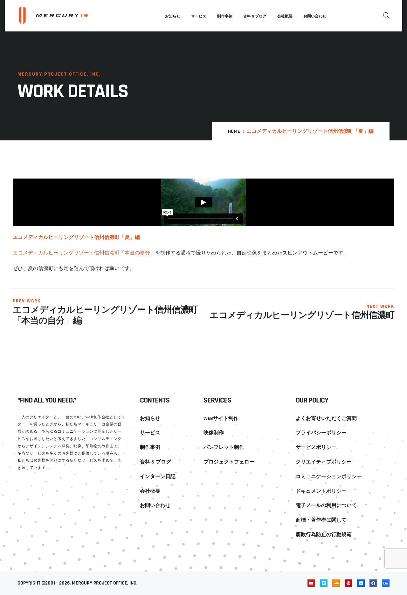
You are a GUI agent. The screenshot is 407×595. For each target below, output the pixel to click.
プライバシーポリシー (321, 432)
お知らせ (172, 16)
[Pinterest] (348, 583)
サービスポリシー (316, 447)
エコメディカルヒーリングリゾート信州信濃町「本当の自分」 (84, 252)
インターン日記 (158, 476)
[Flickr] (361, 583)
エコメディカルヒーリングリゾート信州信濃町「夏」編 (76, 236)
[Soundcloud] (336, 583)
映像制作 (214, 432)
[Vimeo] (324, 583)
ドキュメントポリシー (321, 491)
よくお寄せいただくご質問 (326, 418)
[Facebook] (373, 583)
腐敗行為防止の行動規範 (324, 534)
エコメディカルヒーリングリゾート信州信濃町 (302, 315)
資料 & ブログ (254, 16)
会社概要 (285, 16)
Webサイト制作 (221, 418)
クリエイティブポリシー (324, 462)
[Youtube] (311, 583)
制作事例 (224, 16)
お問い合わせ (314, 16)
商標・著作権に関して (321, 520)
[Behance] (386, 583)
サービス (198, 16)
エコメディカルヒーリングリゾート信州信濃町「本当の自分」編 (105, 315)
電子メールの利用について (326, 505)
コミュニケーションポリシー (329, 476)
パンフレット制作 (224, 447)
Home (234, 131)
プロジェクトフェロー (229, 462)
